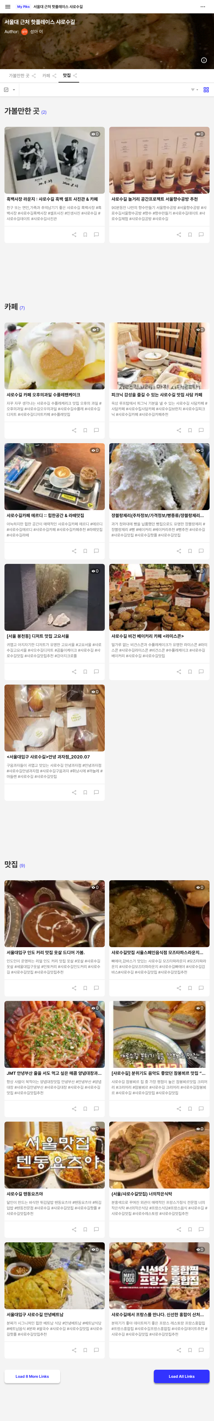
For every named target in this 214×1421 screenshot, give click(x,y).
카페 (46, 76)
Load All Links (182, 1376)
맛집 (67, 75)
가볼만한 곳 (19, 76)
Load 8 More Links (32, 1376)
